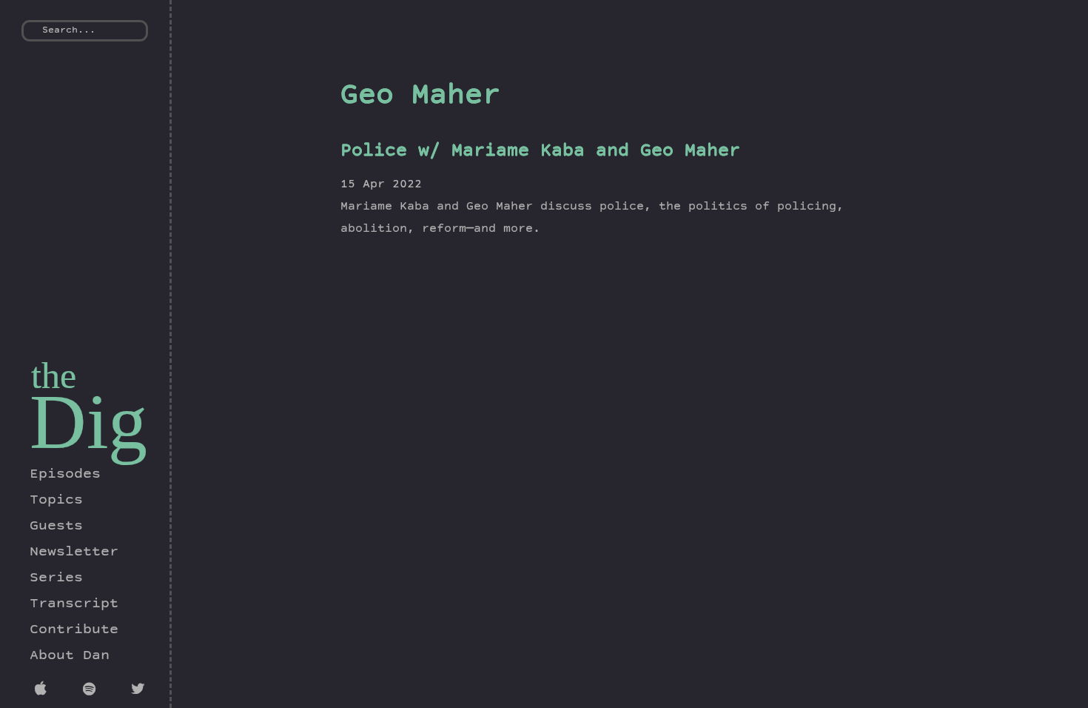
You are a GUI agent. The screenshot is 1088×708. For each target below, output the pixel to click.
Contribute (74, 630)
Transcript (74, 604)
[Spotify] (92, 691)
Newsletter (74, 552)
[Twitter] (140, 691)
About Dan (70, 656)
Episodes (65, 474)
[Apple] (44, 691)
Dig (88, 421)
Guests (56, 526)
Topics (56, 500)
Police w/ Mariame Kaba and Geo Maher (540, 152)
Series (56, 578)
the (53, 375)
